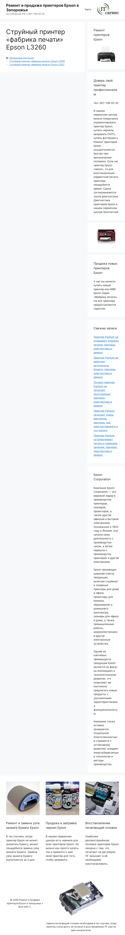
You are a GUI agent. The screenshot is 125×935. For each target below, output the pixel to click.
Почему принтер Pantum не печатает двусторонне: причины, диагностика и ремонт (104, 394)
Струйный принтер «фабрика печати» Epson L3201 (36, 64)
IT (30, 906)
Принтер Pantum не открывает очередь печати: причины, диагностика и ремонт (106, 344)
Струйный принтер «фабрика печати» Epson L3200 (37, 61)
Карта (88, 9)
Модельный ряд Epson (21, 58)
